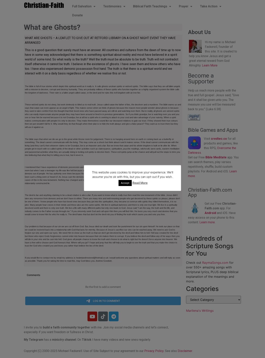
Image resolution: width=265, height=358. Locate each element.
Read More (140, 183)
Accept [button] (125, 182)
